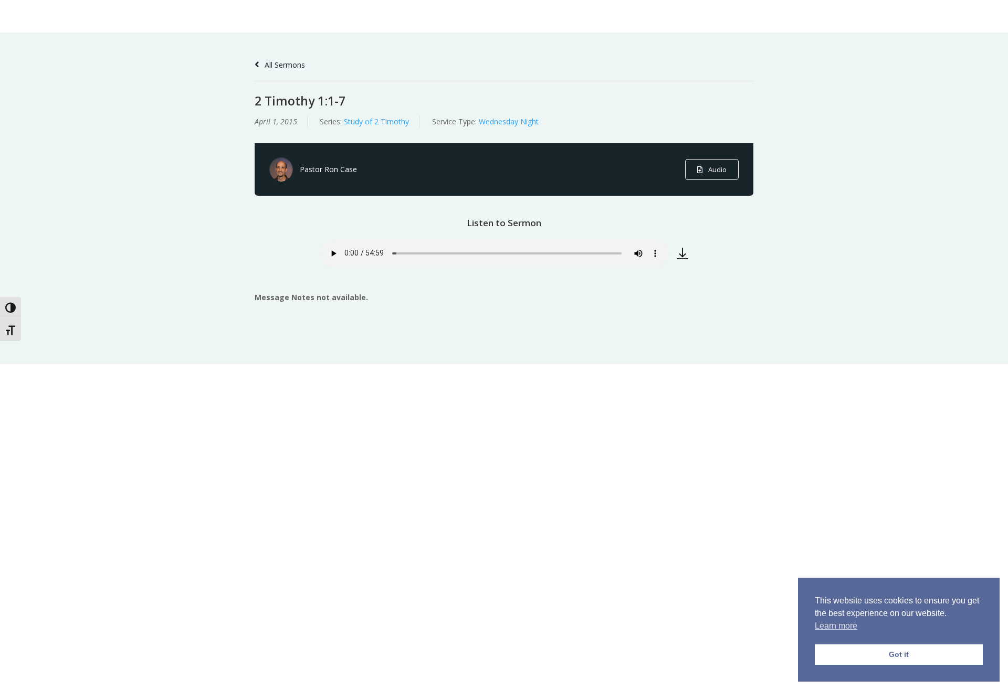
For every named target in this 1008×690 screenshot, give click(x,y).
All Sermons (283, 65)
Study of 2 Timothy (376, 121)
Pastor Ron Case (328, 169)
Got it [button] (899, 654)
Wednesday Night (509, 121)
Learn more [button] (836, 625)
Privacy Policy (764, 676)
